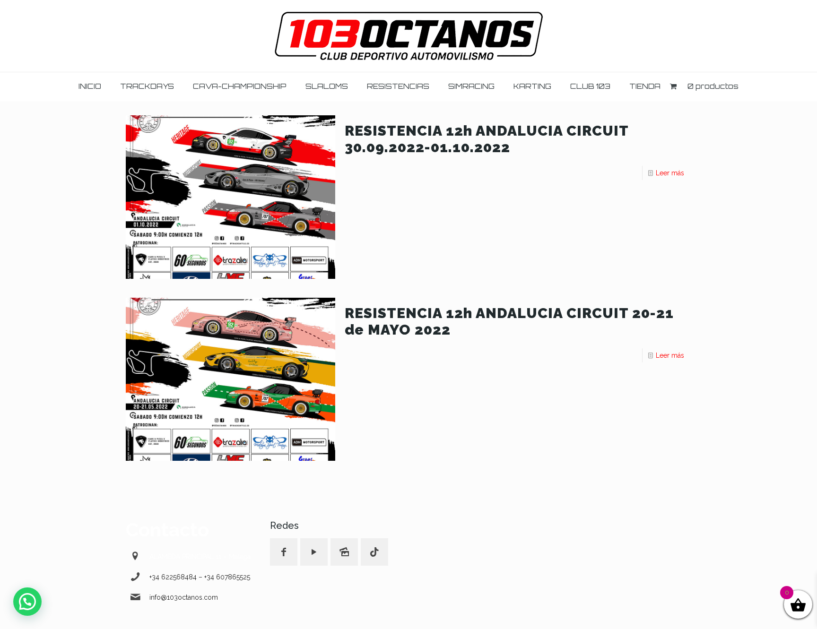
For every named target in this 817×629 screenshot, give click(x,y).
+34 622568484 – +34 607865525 (199, 577)
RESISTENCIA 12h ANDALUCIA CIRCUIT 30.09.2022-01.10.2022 (486, 138)
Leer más (670, 173)
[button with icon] (283, 552)
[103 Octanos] (409, 36)
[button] (27, 601)
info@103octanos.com (183, 597)
